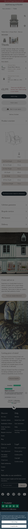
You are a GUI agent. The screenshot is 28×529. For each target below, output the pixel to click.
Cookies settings (14, 521)
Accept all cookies (14, 526)
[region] (14, 520)
